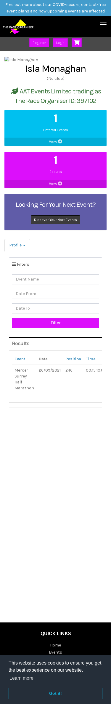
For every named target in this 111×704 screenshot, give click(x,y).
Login (60, 43)
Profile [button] (15, 245)
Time (91, 358)
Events (55, 652)
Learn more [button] (21, 678)
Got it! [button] (55, 693)
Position (73, 358)
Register (39, 43)
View (53, 141)
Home (55, 645)
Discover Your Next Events (55, 220)
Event (20, 358)
